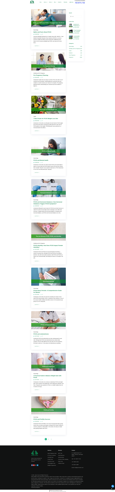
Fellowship (65, 2)
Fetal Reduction (61, 455)
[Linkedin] (37, 465)
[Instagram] (36, 465)
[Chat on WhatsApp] (112, 489)
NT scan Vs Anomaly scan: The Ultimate (77, 31)
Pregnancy (71, 57)
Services (50, 2)
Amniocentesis (61, 457)
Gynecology (35, 29)
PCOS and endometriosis (41, 334)
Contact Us (59, 2)
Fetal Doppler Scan (51, 463)
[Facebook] (32, 465)
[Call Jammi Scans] (112, 486)
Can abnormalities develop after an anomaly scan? (76, 37)
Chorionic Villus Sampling (63, 459)
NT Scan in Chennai (52, 455)
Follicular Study (61, 463)
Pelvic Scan (60, 461)
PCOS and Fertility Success (41, 419)
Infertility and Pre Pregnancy (39, 73)
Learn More (36, 45)
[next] (51, 439)
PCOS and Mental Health (40, 160)
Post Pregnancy (72, 55)
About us (45, 2)
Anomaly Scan (50, 457)
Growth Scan (50, 459)
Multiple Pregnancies (52, 465)
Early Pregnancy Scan (52, 453)
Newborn (71, 52)
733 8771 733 (80, 3)
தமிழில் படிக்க (71, 2)
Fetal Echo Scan (51, 461)
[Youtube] (34, 465)
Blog (55, 2)
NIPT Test (60, 453)
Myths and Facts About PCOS (42, 32)
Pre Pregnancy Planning (40, 75)
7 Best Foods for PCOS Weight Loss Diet (45, 118)
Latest (34, 116)
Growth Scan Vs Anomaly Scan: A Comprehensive (76, 25)
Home (40, 2)
